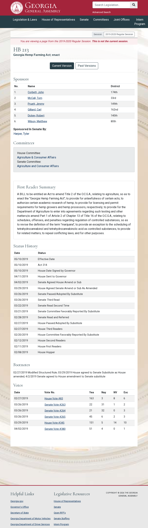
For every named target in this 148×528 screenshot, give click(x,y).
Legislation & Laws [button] (25, 19)
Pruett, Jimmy (36, 103)
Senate (57, 507)
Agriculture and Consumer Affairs (38, 166)
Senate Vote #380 (55, 428)
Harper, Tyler (21, 133)
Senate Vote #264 (55, 410)
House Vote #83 (54, 398)
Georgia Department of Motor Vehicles (30, 518)
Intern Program (139, 22)
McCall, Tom (35, 98)
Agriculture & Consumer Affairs (36, 157)
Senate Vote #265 (55, 416)
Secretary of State (19, 512)
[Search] (134, 4)
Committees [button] (101, 19)
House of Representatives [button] (58, 19)
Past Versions (87, 65)
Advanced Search (101, 12)
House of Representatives (67, 501)
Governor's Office (19, 507)
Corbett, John (36, 92)
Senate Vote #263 (55, 404)
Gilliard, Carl (34, 109)
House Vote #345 (54, 422)
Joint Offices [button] (122, 19)
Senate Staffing (61, 518)
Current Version (62, 65)
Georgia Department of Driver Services (30, 524)
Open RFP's (60, 512)
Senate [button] (84, 19)
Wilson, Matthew (37, 121)
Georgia (42, 7)
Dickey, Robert (36, 115)
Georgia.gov (16, 501)
